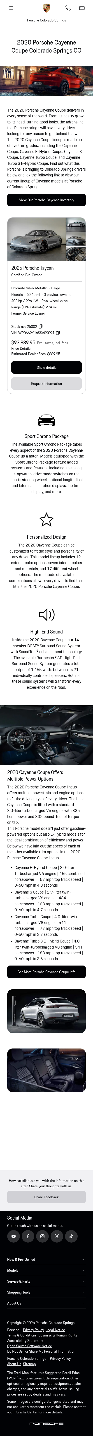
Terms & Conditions (22, 1335)
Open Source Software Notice (29, 1346)
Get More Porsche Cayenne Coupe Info (46, 971)
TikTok (76, 1236)
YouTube (19, 1236)
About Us (14, 1363)
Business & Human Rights (57, 1335)
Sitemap (29, 1363)
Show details (46, 367)
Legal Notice (55, 1329)
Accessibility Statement (25, 1340)
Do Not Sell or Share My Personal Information (41, 1351)
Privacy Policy (33, 1329)
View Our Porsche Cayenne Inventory (46, 200)
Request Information (46, 383)
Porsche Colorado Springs (46, 20)
